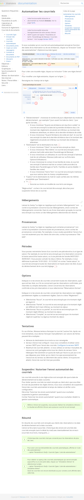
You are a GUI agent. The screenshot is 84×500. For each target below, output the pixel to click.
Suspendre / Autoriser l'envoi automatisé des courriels (72, 29)
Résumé (67, 33)
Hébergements (70, 16)
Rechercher (82, 3)
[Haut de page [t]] (81, 206)
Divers (8, 61)
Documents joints (12, 46)
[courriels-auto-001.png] (50, 67)
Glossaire (9, 59)
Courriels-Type (11, 35)
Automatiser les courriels (11, 92)
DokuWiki (69, 497)
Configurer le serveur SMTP (68, 345)
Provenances (69, 19)
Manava (22, 497)
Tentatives (68, 26)
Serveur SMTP (48, 39)
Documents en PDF (13, 57)
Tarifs (33, 23)
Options (67, 23)
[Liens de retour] (81, 202)
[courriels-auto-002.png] (50, 113)
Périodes (68, 21)
